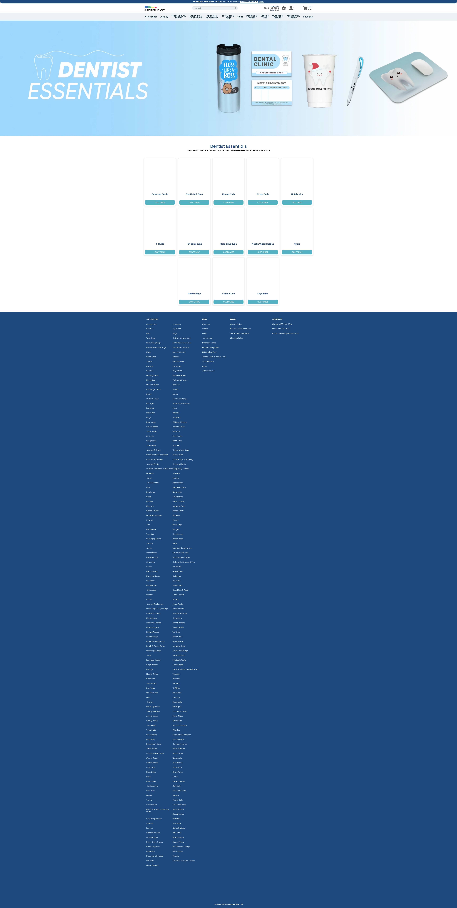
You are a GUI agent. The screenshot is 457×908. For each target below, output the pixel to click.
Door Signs (177, 767)
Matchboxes (151, 618)
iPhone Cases (152, 758)
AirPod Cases (152, 716)
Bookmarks (177, 702)
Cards (149, 599)
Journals (176, 473)
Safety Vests (152, 720)
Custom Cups (152, 398)
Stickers (176, 356)
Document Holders (154, 856)
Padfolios (150, 473)
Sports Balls (178, 800)
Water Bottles (179, 426)
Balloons (176, 431)
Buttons (176, 413)
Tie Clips (176, 632)
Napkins (149, 366)
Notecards (177, 492)
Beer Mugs (151, 422)
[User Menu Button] (284, 8)
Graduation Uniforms (182, 734)
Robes (149, 394)
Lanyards (150, 408)
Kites (148, 697)
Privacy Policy (236, 324)
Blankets (176, 515)
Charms (149, 702)
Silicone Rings (152, 636)
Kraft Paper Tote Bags (182, 343)
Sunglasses (151, 440)
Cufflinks (176, 688)
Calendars (177, 618)
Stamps (176, 683)
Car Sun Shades (180, 711)
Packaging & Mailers (293, 17)
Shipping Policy (236, 338)
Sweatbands (178, 627)
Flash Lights (151, 772)
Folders (149, 594)
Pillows (149, 795)
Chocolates (151, 552)
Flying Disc (150, 380)
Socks (175, 394)
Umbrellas (177, 566)
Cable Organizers (154, 818)
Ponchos (176, 697)
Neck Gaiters (152, 571)
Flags (148, 352)
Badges (176, 529)
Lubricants (177, 832)
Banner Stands (179, 352)
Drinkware (150, 413)
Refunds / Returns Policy (240, 328)
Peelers (176, 856)
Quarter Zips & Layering (183, 459)
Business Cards (179, 487)
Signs (240, 17)
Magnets (150, 506)
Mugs (148, 417)
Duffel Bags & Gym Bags (157, 608)
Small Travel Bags (180, 650)
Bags (175, 333)
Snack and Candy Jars (182, 548)
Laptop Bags (178, 641)
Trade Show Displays (182, 403)
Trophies (150, 534)
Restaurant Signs (153, 744)
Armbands (177, 720)
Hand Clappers (153, 846)
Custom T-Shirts (153, 450)
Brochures (177, 692)
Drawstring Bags (153, 343)
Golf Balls (177, 786)
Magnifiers (150, 739)
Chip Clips (150, 767)
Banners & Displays (181, 347)
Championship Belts (155, 753)
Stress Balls (151, 445)
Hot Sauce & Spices (181, 557)
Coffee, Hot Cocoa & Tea (184, 562)
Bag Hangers (152, 664)
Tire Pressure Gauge (181, 846)
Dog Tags (150, 688)
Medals (176, 478)
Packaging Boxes (153, 538)
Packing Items (152, 375)
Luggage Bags (179, 646)
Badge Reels (178, 510)
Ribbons (176, 384)
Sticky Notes (178, 482)
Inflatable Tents (179, 660)
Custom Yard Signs (181, 450)
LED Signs (150, 403)
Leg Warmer (178, 571)
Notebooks (177, 758)
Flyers (148, 496)
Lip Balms (177, 576)
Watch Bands (152, 762)
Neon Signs (151, 356)
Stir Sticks (150, 580)
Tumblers (177, 417)
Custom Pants (152, 464)
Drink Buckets (178, 739)
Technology (151, 683)
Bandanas (150, 678)
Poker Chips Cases (154, 842)
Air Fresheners (152, 482)
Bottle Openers (179, 375)
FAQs (204, 333)
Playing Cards (152, 674)
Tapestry (176, 674)
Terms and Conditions (240, 333)
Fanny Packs (178, 604)
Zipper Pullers (178, 842)
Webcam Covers (180, 380)
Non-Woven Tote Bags (156, 347)
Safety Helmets (153, 711)
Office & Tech (265, 17)
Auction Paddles (180, 725)
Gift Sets (150, 860)
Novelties (308, 17)
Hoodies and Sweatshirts (157, 454)
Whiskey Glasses (180, 422)
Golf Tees (150, 790)
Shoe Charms (179, 501)
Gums (149, 566)
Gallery (205, 328)
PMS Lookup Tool (209, 352)
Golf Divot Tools (179, 790)
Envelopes (150, 492)
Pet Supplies (151, 734)
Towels (176, 389)
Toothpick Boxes (180, 613)
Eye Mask (176, 580)
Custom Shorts (179, 464)
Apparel (176, 445)
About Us (206, 324)
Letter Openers (153, 706)
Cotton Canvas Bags (182, 338)
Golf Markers (151, 804)
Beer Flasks (151, 781)
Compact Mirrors (180, 744)
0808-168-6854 (271, 8)
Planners (176, 678)
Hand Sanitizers (153, 576)
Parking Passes (152, 632)
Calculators (178, 496)
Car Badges (178, 664)
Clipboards (151, 590)
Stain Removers (153, 832)
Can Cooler (178, 436)
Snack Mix (150, 562)
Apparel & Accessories (212, 17)
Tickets (176, 599)
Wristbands (177, 585)
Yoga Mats (151, 730)
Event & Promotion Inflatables (185, 669)
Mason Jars (177, 636)
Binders (149, 501)
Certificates (178, 534)
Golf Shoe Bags (179, 804)
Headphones (178, 814)
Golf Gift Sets (152, 837)
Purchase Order (209, 343)
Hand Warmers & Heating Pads (157, 810)
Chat (277, 10)
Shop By (164, 17)
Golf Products (152, 786)
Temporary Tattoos (181, 468)
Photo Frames (152, 865)
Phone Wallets (152, 384)
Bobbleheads (178, 608)
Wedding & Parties (251, 17)
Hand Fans (177, 440)
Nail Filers (176, 818)
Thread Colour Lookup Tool (213, 356)
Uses (204, 366)
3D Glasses (177, 762)
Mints (175, 543)
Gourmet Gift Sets (181, 552)
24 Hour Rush (208, 361)
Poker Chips (178, 716)
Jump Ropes (151, 748)
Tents (148, 655)
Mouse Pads (151, 324)
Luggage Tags (179, 506)
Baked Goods (152, 557)
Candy (149, 548)
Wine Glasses (152, 426)
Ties (148, 524)
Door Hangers (179, 622)
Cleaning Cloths (153, 613)
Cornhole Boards (153, 622)
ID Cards (150, 436)
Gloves (149, 478)
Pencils (176, 520)
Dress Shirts (178, 454)
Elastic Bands (178, 837)
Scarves (149, 520)
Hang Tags (177, 524)
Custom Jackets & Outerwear (159, 468)
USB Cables (178, 851)
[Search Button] (235, 8)
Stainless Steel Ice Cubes (184, 860)
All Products (151, 17)
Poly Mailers (178, 371)
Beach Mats (178, 753)
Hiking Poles (178, 772)
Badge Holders (152, 510)
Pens (175, 408)
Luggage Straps (153, 660)
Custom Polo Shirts (154, 459)
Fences (149, 828)
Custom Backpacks (154, 604)
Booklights (177, 706)
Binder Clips (151, 585)
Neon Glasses (179, 748)
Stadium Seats (179, 655)
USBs (148, 487)
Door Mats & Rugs (180, 590)
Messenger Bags (153, 650)
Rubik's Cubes (179, 781)
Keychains (177, 366)
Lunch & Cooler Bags (155, 646)
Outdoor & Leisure (277, 17)
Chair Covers (178, 594)
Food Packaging (179, 398)
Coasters (177, 324)
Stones (176, 795)
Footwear (177, 823)
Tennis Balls (151, 725)
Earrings (149, 669)
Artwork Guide (208, 371)
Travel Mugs (151, 431)
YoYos (175, 776)
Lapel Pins (177, 328)
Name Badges (179, 828)
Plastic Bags (178, 538)
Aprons (149, 361)
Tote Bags (150, 338)
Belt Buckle (151, 529)
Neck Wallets (178, 809)
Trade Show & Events (178, 17)
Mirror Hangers (152, 627)
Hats (148, 333)
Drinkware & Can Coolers (195, 17)
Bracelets (150, 851)
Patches (150, 328)
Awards (149, 543)
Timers (149, 800)
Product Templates (210, 347)
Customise (160, 202)
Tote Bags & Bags (228, 17)
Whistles (176, 730)
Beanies (149, 371)
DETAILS (261, 2)
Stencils (149, 823)
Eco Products (152, 692)
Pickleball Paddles (154, 515)
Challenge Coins (153, 389)
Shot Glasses (178, 361)
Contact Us (207, 338)
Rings (148, 776)
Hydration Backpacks (155, 641)
